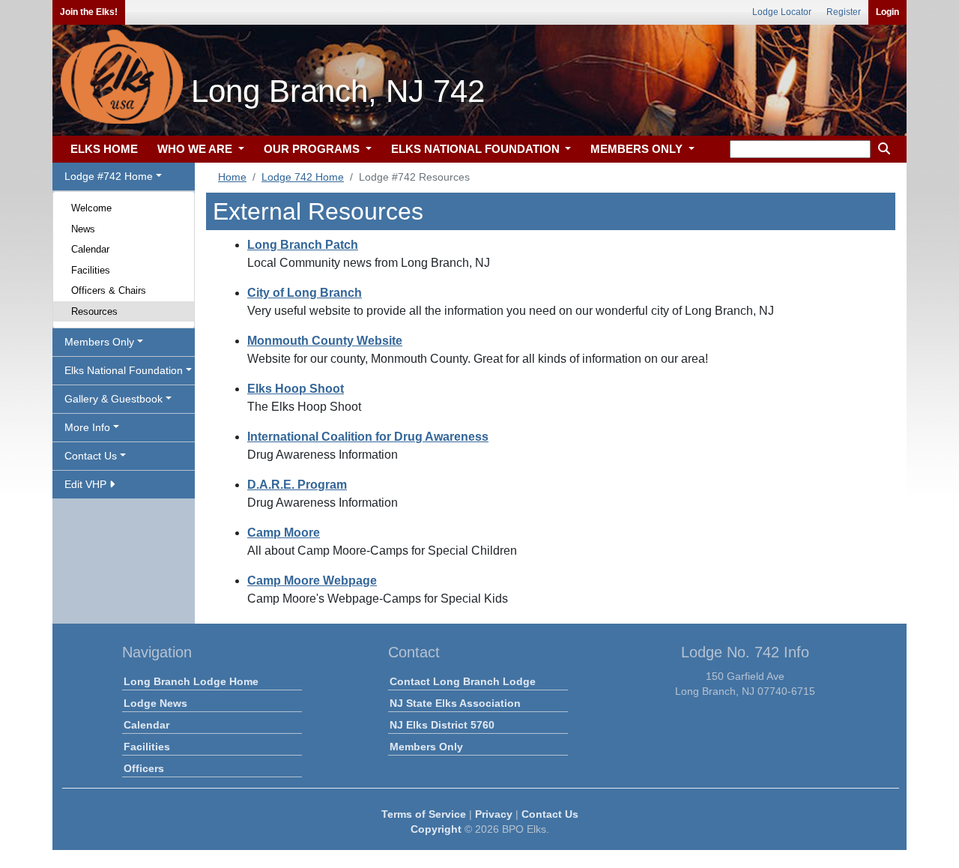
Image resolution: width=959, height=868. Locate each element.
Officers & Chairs (108, 290)
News (83, 229)
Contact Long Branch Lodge (463, 681)
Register (843, 12)
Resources (94, 311)
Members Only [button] (99, 342)
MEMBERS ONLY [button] (638, 148)
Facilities (90, 270)
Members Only (426, 747)
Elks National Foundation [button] (123, 370)
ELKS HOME (104, 148)
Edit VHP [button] (86, 484)
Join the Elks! (89, 12)
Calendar (90, 249)
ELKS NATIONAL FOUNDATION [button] (477, 148)
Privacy (493, 814)
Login (887, 12)
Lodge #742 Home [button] (108, 176)
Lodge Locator (781, 12)
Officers (144, 768)
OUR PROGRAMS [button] (313, 148)
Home (232, 177)
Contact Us (549, 814)
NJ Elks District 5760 (442, 725)
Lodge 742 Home (302, 177)
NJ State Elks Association (455, 703)
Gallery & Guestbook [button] (113, 399)
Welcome (91, 208)
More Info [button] (87, 427)
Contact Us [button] (90, 456)
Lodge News (155, 703)
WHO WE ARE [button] (196, 148)
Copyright (436, 829)
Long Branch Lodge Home (191, 681)
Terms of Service (423, 814)
